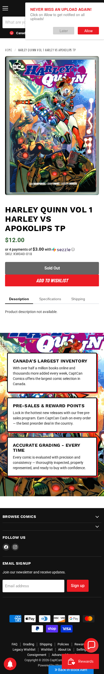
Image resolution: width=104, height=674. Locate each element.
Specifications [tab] (50, 299)
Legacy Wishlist (24, 649)
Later (64, 30)
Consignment (36, 655)
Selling (81, 649)
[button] (52, 249)
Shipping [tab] (78, 299)
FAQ (14, 644)
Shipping (46, 644)
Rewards (80, 644)
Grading (28, 644)
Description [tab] (19, 299)
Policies (63, 644)
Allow (88, 30)
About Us (64, 649)
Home (8, 50)
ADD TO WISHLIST (52, 280)
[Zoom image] (91, 187)
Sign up (78, 585)
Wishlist (47, 649)
